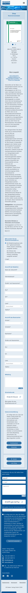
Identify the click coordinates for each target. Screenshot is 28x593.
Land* (6, 303)
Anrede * (7, 320)
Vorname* (8, 327)
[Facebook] (8, 576)
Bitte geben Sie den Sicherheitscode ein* (11, 402)
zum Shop (14, 463)
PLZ (6, 347)
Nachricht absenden (14, 541)
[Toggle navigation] (24, 3)
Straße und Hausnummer (12, 340)
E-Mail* (7, 259)
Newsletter (23, 582)
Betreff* (5, 478)
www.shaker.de (8, 562)
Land (6, 360)
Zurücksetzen (14, 443)
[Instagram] (12, 576)
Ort (6, 354)
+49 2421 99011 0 (9, 556)
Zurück (15, 459)
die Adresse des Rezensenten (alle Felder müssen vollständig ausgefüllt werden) (14, 253)
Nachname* (8, 333)
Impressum (14, 582)
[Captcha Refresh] (20, 397)
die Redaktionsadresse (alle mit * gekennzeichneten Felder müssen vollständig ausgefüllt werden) (14, 245)
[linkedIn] (3, 576)
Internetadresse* (9, 276)
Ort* (6, 296)
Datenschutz (5, 582)
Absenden (14, 447)
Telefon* (7, 309)
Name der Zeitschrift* (11, 270)
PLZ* (6, 290)
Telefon (7, 367)
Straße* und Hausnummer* (12, 283)
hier (8, 438)
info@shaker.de (8, 560)
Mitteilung (8, 374)
